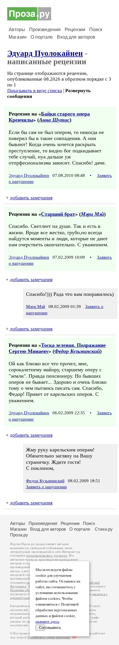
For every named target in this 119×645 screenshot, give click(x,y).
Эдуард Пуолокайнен (45, 53)
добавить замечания (31, 198)
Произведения (45, 29)
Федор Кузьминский (77, 351)
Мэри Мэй (92, 214)
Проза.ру (19, 534)
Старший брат (58, 214)
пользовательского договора (46, 555)
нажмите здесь (47, 622)
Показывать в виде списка (34, 90)
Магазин (18, 37)
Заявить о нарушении (46, 487)
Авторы (17, 29)
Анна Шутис (54, 120)
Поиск (95, 29)
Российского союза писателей (48, 637)
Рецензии (75, 29)
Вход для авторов (76, 37)
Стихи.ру (104, 529)
